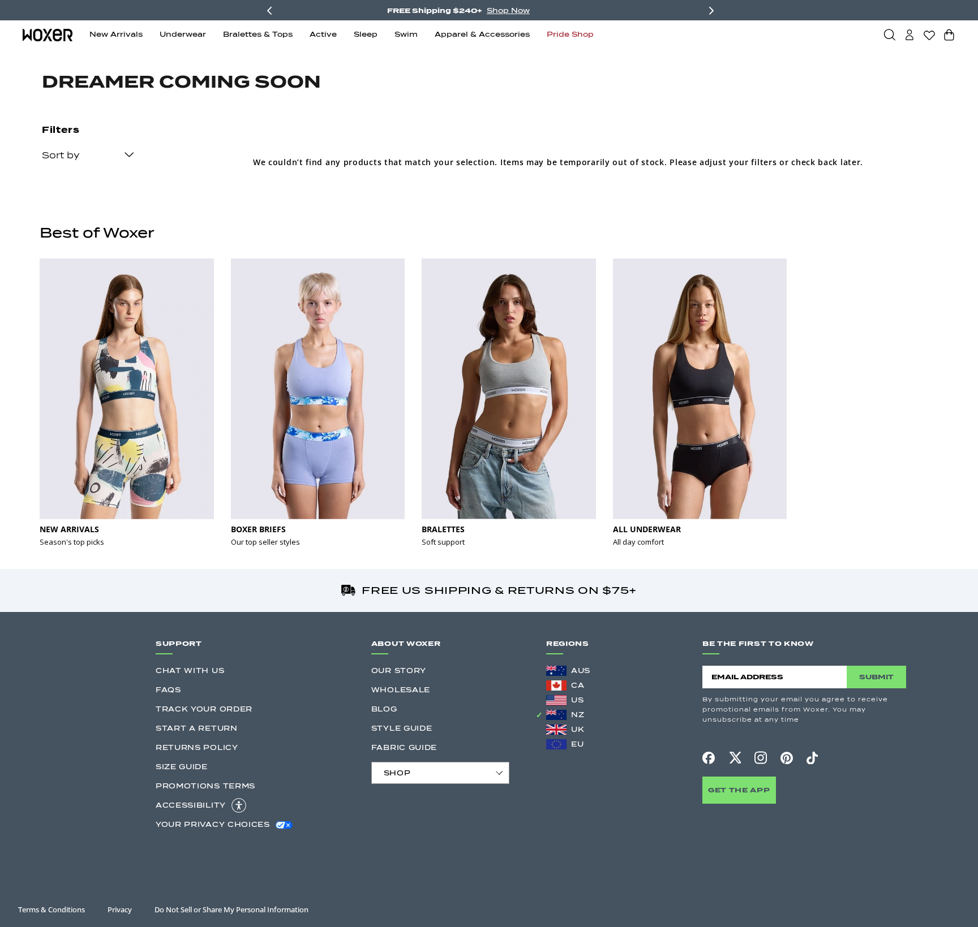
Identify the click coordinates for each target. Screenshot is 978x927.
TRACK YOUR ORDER (204, 709)
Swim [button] (406, 34)
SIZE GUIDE (182, 766)
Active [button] (323, 34)
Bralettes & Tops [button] (258, 34)
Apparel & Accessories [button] (482, 34)
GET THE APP (739, 790)
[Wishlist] (929, 35)
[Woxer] (47, 34)
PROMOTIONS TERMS (205, 786)
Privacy (120, 909)
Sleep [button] (366, 34)
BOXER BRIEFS (258, 529)
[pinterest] (786, 758)
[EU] (556, 744)
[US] (556, 700)
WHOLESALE (400, 689)
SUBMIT (876, 676)
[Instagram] (760, 757)
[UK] (556, 730)
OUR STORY (398, 670)
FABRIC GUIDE (404, 747)
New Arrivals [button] (116, 34)
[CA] (556, 685)
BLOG (384, 709)
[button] (889, 34)
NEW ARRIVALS (69, 529)
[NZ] (556, 715)
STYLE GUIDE (401, 728)
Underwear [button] (183, 34)
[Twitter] (734, 757)
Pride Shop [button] (570, 34)
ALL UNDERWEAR (647, 529)
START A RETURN (197, 728)
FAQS (168, 689)
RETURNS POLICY (197, 747)
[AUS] (556, 671)
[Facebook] (708, 758)
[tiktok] (812, 758)
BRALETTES (443, 529)
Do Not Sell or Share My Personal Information (231, 909)
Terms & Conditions (51, 909)
